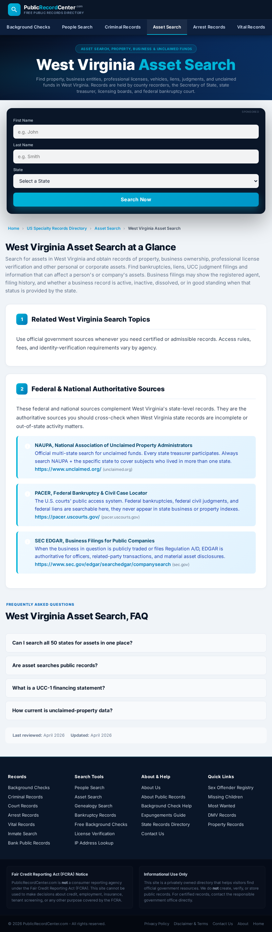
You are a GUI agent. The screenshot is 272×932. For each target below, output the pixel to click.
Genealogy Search (93, 805)
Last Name (23, 145)
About (243, 923)
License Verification (95, 833)
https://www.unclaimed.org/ (68, 469)
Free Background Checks (101, 824)
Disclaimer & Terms (191, 923)
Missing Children (225, 796)
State (18, 169)
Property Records (226, 824)
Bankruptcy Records (95, 815)
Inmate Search (22, 833)
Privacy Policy (156, 923)
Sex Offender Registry (230, 787)
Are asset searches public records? (55, 665)
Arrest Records (23, 815)
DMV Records (222, 815)
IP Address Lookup (94, 842)
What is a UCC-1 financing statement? (58, 688)
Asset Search (107, 228)
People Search (89, 787)
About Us (151, 787)
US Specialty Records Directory (57, 228)
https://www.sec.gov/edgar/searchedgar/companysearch (103, 564)
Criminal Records (25, 796)
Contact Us (152, 833)
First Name (23, 120)
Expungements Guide (163, 815)
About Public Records (163, 796)
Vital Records (21, 824)
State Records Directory (165, 824)
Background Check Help (166, 805)
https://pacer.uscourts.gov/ (67, 517)
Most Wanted (221, 805)
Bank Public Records (29, 842)
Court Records (23, 805)
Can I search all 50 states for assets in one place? (72, 643)
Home (13, 228)
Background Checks (29, 787)
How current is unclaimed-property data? (62, 710)
